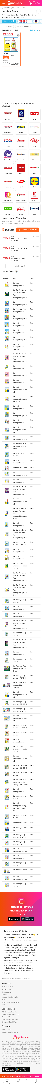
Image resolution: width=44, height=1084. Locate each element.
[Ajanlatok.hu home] (14, 3)
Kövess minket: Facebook (10, 1014)
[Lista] (34, 3)
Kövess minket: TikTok (9, 1022)
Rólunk (4, 1000)
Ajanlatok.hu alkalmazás (10, 997)
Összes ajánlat (10, 7)
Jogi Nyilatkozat (35, 1076)
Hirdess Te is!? (7, 989)
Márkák (4, 994)
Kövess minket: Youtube (9, 1019)
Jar (18, 7)
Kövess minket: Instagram (10, 1017)
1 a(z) (10, 30)
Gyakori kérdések (7, 987)
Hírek (3, 1005)
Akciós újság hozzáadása (10, 1002)
